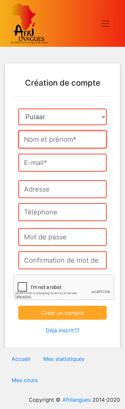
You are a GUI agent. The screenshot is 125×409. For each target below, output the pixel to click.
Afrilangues (76, 399)
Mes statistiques (63, 359)
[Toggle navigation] (105, 23)
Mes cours (25, 380)
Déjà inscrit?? (62, 330)
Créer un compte (62, 312)
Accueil (21, 359)
